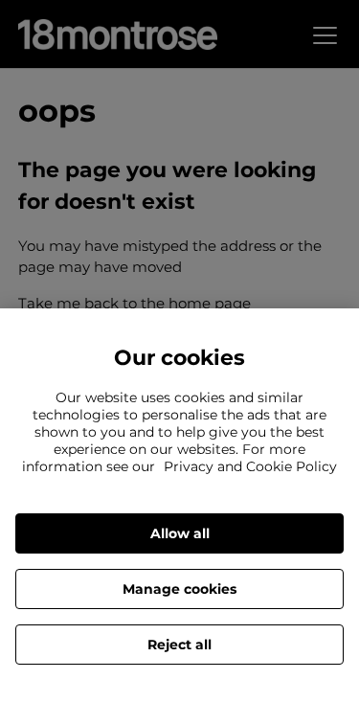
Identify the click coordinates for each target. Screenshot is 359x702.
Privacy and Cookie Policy (250, 466)
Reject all (179, 644)
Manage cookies (179, 589)
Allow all (180, 533)
